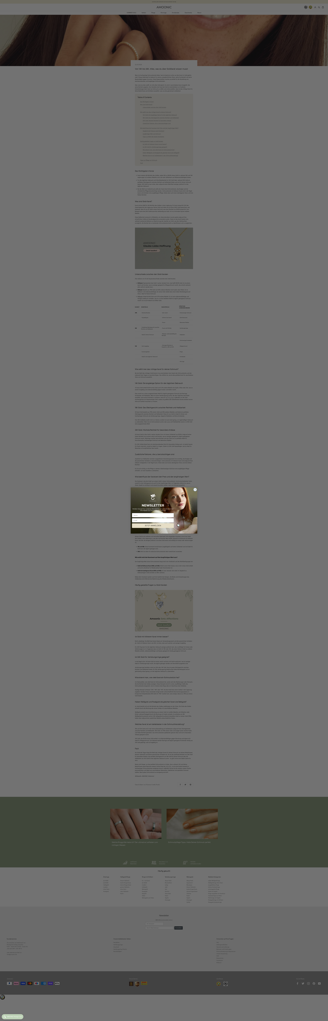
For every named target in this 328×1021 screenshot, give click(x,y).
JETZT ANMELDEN (153, 526)
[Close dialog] (195, 489)
